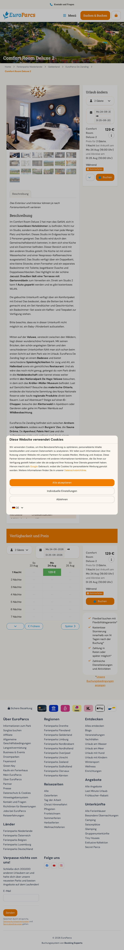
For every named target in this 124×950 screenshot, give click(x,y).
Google (34, 466)
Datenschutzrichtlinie (75, 470)
